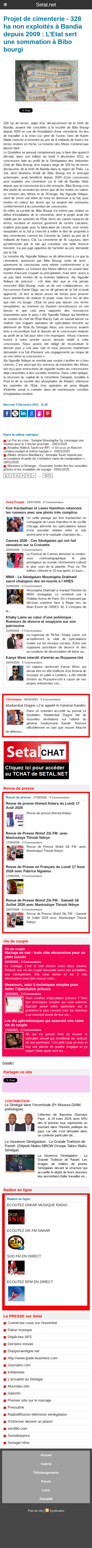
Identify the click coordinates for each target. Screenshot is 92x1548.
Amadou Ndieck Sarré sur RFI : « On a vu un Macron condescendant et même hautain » (42, 449)
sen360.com (17, 1429)
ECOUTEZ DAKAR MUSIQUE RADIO (37, 1205)
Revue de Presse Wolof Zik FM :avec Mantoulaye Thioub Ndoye (37, 835)
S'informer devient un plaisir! (30, 1421)
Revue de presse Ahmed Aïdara (49, 813)
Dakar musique (20, 1330)
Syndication (57, 1510)
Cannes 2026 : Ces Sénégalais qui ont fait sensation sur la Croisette (41, 543)
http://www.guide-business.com (33, 1358)
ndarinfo (14, 1393)
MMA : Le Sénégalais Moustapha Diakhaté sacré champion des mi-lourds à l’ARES (41, 579)
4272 (47, 475)
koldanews (16, 1372)
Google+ (8, 1063)
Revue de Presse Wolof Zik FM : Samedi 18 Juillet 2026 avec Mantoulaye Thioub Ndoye (42, 902)
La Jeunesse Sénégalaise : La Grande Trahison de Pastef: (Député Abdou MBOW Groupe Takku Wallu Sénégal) (45, 1146)
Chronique (14, 699)
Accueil (46, 1455)
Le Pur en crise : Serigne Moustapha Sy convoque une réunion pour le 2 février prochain (43, 442)
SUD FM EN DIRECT (24, 1256)
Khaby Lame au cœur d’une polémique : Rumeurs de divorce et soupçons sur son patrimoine (41, 621)
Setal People (15, 502)
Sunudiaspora (19, 1436)
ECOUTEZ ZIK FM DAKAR (28, 1231)
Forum (46, 1481)
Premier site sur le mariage (29, 1400)
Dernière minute (20, 1344)
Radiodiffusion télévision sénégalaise (37, 1414)
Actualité (46, 1499)
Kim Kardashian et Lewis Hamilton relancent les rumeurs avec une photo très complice (44, 510)
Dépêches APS (20, 1337)
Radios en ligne (18, 1199)
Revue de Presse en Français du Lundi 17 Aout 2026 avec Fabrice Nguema (45, 869)
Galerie (46, 1464)
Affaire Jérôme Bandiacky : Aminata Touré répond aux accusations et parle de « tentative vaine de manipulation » (44, 456)
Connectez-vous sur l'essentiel (32, 1323)
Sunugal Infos (19, 1443)
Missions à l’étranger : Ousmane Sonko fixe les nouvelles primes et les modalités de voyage (45, 467)
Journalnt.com (19, 1365)
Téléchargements (46, 1472)
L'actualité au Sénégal (25, 1379)
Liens (46, 1490)
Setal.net (46, 4)
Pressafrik (16, 1407)
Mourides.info (18, 1386)
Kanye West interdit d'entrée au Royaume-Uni (44, 658)
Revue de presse (18, 797)
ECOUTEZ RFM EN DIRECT (30, 1282)
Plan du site (35, 1510)
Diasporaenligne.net (23, 1351)
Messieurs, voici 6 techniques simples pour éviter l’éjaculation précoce (41, 987)
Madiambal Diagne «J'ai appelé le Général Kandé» (46, 705)
